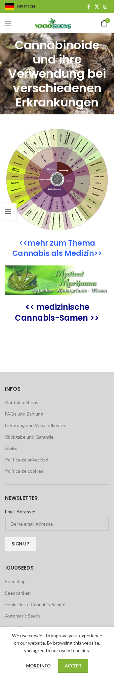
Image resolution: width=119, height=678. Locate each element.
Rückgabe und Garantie (29, 437)
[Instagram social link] (105, 6)
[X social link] (97, 6)
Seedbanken (18, 593)
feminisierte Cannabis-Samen (35, 604)
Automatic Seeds (23, 615)
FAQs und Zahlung (24, 414)
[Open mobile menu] (8, 23)
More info (39, 665)
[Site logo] (57, 22)
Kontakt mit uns (21, 402)
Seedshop (15, 581)
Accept (73, 665)
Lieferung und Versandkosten (35, 425)
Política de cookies (24, 471)
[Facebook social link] (89, 6)
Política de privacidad (26, 459)
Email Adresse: (20, 511)
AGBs (11, 448)
